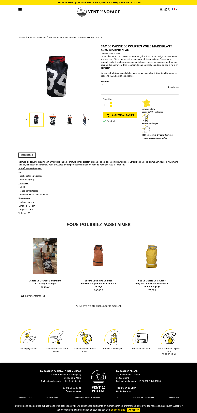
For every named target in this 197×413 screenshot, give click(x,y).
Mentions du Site (24, 397)
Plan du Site (174, 397)
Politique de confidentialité (143, 397)
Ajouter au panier (120, 115)
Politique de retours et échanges (87, 397)
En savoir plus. (118, 409)
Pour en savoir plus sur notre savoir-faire (154, 138)
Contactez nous (73, 391)
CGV (116, 397)
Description (173, 87)
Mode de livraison (53, 397)
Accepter (133, 409)
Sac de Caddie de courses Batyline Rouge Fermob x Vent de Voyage (98, 283)
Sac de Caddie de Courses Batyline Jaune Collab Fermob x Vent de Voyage (151, 283)
